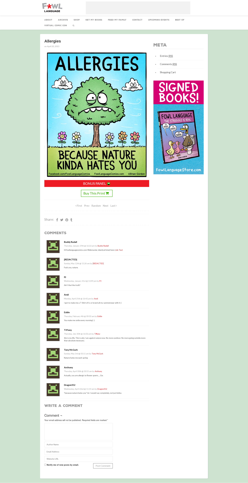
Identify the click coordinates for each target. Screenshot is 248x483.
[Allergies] (66, 219)
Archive (63, 20)
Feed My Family (117, 20)
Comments (168, 64)
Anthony (98, 371)
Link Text (119, 250)
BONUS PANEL (94, 183)
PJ (100, 281)
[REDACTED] (98, 263)
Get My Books (93, 20)
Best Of (179, 20)
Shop (77, 20)
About (48, 20)
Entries (166, 55)
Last (113, 205)
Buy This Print (94, 193)
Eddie (99, 316)
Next (105, 205)
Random (96, 205)
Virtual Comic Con (55, 25)
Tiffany (97, 334)
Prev (86, 205)
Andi (96, 298)
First (79, 205)
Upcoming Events (158, 20)
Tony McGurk (97, 353)
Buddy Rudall (103, 246)
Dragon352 (102, 389)
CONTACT (137, 20)
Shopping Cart (168, 72)
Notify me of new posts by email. (63, 464)
